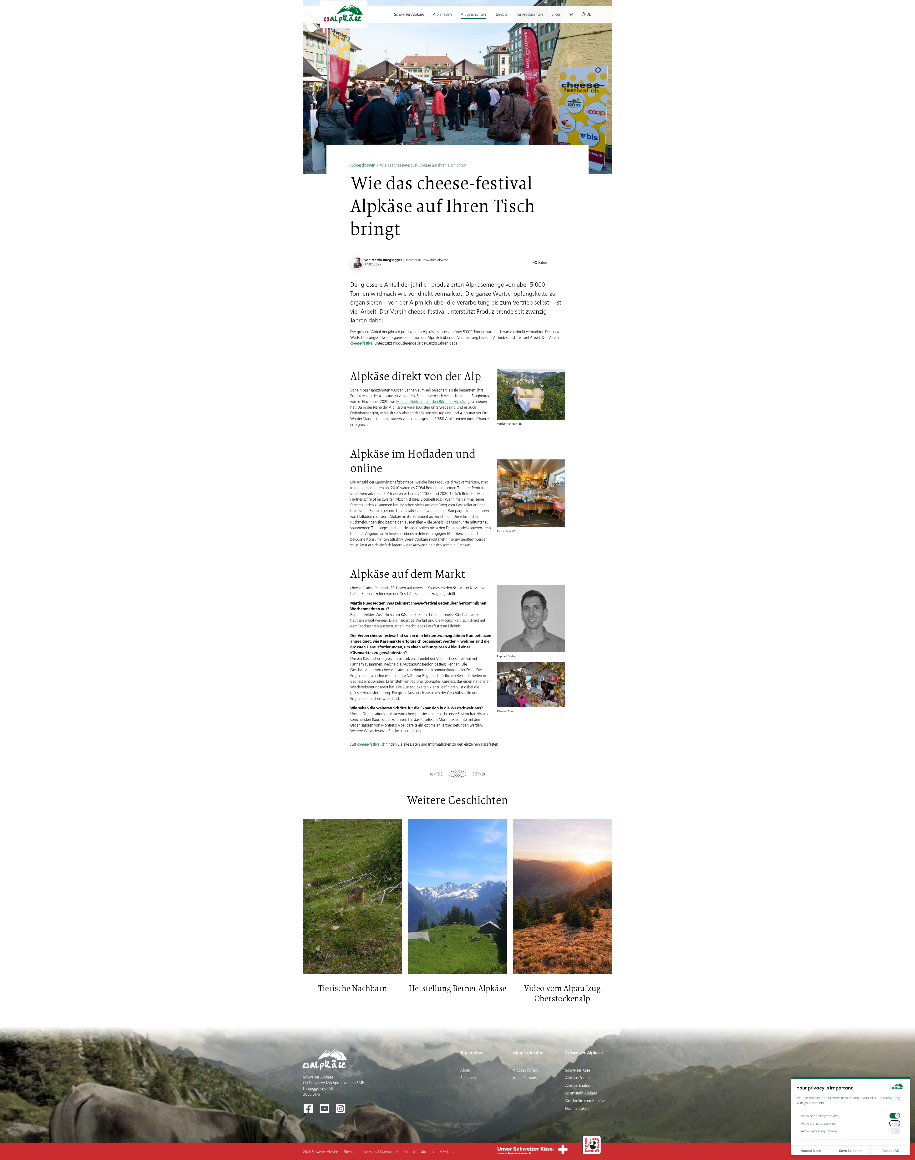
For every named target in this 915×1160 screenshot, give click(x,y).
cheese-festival (362, 343)
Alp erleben (472, 1052)
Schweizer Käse (577, 1070)
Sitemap (349, 1152)
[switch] (895, 1116)
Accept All (890, 1151)
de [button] (588, 14)
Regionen (468, 1077)
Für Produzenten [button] (529, 14)
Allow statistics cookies (818, 1123)
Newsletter (447, 1152)
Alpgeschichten (362, 165)
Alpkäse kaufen (577, 1085)
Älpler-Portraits (525, 1077)
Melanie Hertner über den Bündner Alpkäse (431, 401)
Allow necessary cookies (820, 1116)
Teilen (542, 262)
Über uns (427, 1152)
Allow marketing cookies (819, 1131)
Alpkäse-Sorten (577, 1077)
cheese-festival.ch (371, 744)
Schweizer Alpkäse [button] (409, 14)
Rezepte (501, 14)
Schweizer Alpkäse (584, 1052)
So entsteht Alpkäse (581, 1093)
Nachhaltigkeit (577, 1108)
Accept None (811, 1151)
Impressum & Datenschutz (379, 1152)
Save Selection (850, 1151)
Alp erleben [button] (442, 14)
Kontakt (409, 1152)
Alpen (465, 1070)
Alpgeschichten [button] (473, 14)
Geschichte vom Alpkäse (585, 1100)
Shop (556, 14)
